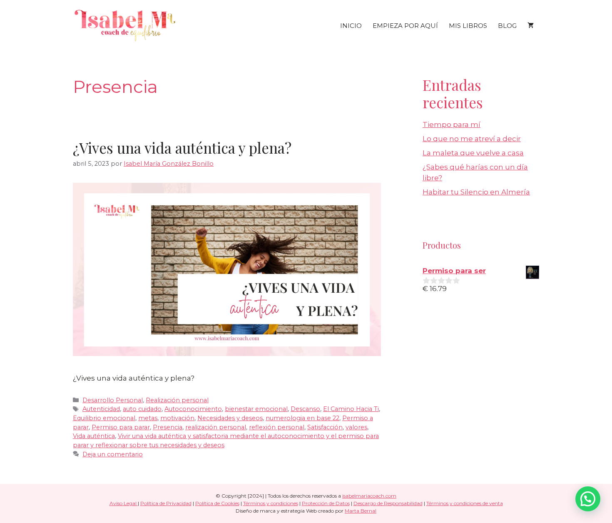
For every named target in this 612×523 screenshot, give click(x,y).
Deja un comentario (112, 454)
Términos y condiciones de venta (464, 503)
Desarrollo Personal (112, 400)
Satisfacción (325, 427)
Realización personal (177, 400)
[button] (587, 498)
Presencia (167, 427)
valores (356, 427)
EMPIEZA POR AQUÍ (405, 26)
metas (147, 418)
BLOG (507, 26)
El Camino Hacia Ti (351, 409)
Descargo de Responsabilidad (388, 503)
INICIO (351, 26)
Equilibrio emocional (104, 418)
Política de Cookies (217, 503)
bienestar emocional (256, 409)
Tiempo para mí (451, 124)
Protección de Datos (326, 503)
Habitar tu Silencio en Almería (476, 192)
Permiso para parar (121, 427)
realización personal (215, 427)
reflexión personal (276, 427)
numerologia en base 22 (302, 418)
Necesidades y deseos (230, 418)
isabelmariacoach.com (369, 496)
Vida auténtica (94, 436)
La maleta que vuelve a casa (473, 153)
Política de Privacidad (166, 503)
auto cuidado (142, 409)
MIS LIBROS (468, 26)
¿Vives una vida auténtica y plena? (182, 147)
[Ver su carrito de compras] (530, 25)
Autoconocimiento (193, 409)
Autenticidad (101, 409)
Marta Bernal (360, 511)
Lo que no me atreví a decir (472, 138)
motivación (177, 418)
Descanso (305, 409)
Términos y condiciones (270, 503)
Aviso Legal (123, 503)
